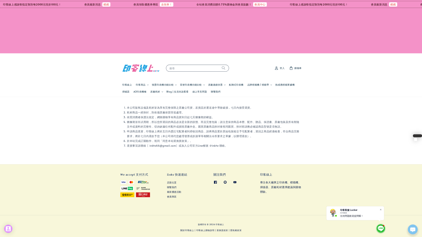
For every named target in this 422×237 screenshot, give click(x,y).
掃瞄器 (126, 91)
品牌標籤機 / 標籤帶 (258, 84)
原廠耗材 (155, 91)
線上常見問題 (200, 91)
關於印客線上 (187, 230)
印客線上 (127, 84)
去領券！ (156, 4)
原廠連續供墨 (215, 84)
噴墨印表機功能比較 (163, 84)
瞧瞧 (96, 4)
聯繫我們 (215, 91)
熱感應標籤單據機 (285, 84)
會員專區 (172, 196)
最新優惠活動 (174, 191)
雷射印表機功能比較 (191, 84)
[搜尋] (223, 68)
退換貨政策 (222, 230)
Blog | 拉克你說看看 (177, 91)
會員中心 (249, 4)
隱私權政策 (236, 230)
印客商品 (140, 84)
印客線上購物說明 (205, 230)
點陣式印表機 (236, 84)
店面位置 (172, 182)
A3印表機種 (140, 91)
